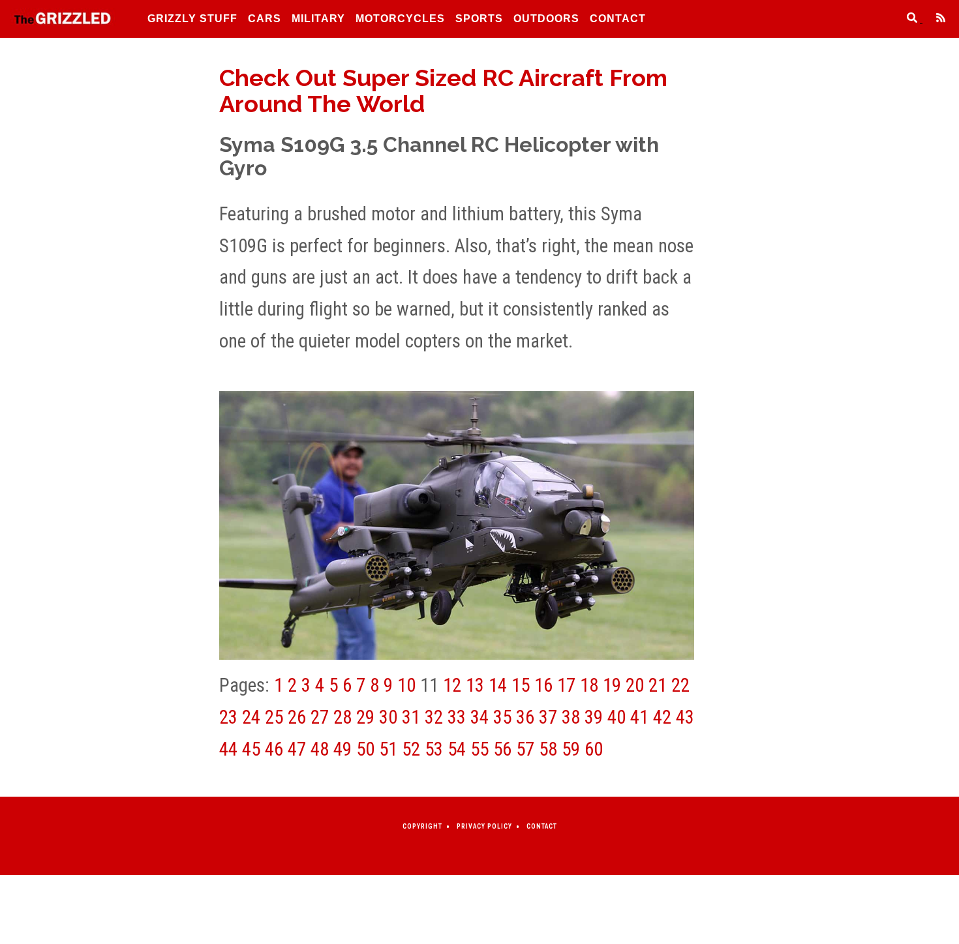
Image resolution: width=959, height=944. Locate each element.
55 (479, 749)
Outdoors (546, 18)
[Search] (908, 19)
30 (388, 717)
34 (479, 717)
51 (388, 749)
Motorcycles (400, 18)
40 (616, 717)
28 (342, 717)
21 (657, 685)
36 (525, 717)
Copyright (422, 826)
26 (297, 717)
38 (571, 717)
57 (525, 749)
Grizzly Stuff (192, 18)
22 (680, 685)
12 (452, 685)
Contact (618, 18)
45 (251, 749)
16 (543, 685)
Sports (479, 18)
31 (411, 717)
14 (498, 685)
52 (411, 749)
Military (318, 18)
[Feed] (935, 19)
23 (228, 717)
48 (320, 749)
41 (639, 717)
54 (457, 749)
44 (228, 749)
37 (548, 717)
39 (594, 717)
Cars (264, 18)
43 (685, 717)
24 (251, 717)
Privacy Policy (484, 826)
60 (594, 749)
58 (548, 749)
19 (612, 685)
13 (475, 685)
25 (274, 717)
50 (365, 749)
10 (406, 685)
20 (635, 685)
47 (297, 749)
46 (274, 749)
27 (320, 717)
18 (589, 685)
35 (502, 717)
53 (434, 749)
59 (571, 749)
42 (662, 717)
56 (502, 749)
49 (342, 749)
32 (434, 717)
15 (520, 685)
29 (365, 717)
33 (457, 717)
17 (566, 685)
